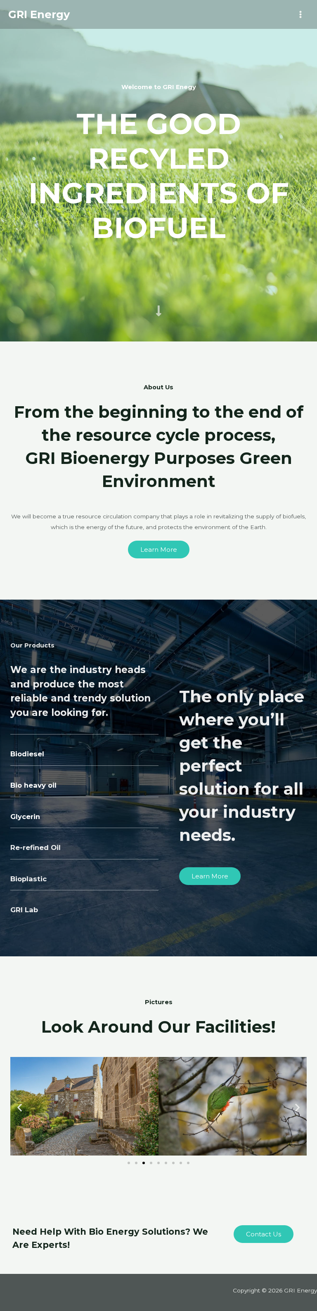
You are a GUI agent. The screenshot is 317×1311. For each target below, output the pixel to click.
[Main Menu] (300, 14)
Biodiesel (27, 754)
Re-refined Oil (35, 847)
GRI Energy (39, 14)
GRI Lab (24, 910)
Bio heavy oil (33, 785)
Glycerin (25, 816)
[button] (19, 1107)
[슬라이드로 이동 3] (143, 1163)
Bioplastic (28, 879)
